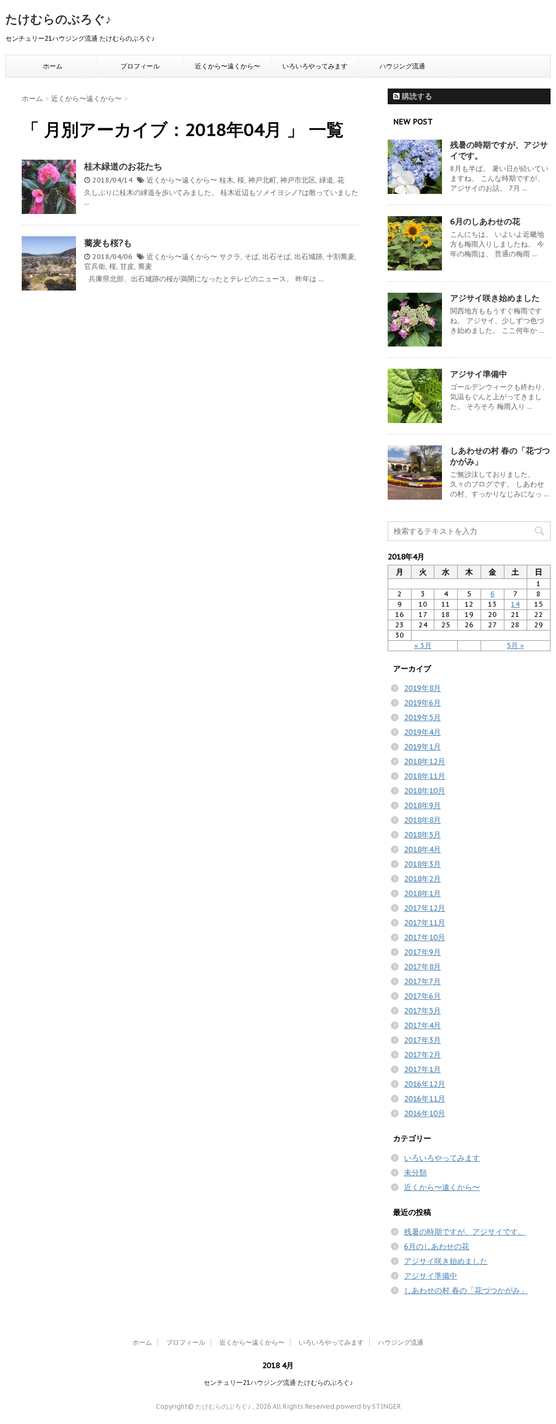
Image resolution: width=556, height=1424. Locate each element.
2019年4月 (422, 732)
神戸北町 (262, 180)
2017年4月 (422, 1025)
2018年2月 (422, 879)
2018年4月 (422, 849)
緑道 (326, 180)
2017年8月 (422, 967)
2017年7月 (422, 981)
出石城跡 (308, 256)
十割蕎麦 (340, 256)
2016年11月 (424, 1099)
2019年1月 (422, 747)
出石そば (276, 256)
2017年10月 (424, 937)
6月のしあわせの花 (485, 221)
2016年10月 (424, 1113)
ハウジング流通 (402, 66)
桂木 (226, 180)
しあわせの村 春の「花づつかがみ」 (466, 1290)
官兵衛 (94, 266)
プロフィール (140, 66)
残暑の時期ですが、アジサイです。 (465, 1232)
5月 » (515, 645)
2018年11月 (424, 776)
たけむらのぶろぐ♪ (58, 19)
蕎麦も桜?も (108, 242)
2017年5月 (422, 1011)
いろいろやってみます (315, 66)
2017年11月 (424, 923)
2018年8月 (422, 820)
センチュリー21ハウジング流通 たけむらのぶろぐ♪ (278, 1382)
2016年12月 (424, 1084)
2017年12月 (424, 908)
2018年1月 (422, 893)
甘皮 (127, 266)
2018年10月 (424, 791)
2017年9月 (422, 952)
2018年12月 (424, 761)
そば (251, 256)
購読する (416, 96)
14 (515, 604)
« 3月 (423, 645)
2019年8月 (422, 688)
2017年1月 (422, 1069)
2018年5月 (422, 835)
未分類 (415, 1172)
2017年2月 (422, 1055)
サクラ (230, 256)
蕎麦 (145, 266)
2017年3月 (422, 1040)
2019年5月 (422, 717)
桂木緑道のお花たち (123, 166)
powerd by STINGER (368, 1406)
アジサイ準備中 (478, 374)
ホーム (52, 66)
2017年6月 (422, 996)
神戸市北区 (297, 180)
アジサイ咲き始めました (495, 298)
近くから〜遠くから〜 (227, 66)
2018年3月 (422, 864)
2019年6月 (422, 703)
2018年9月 (422, 805)
